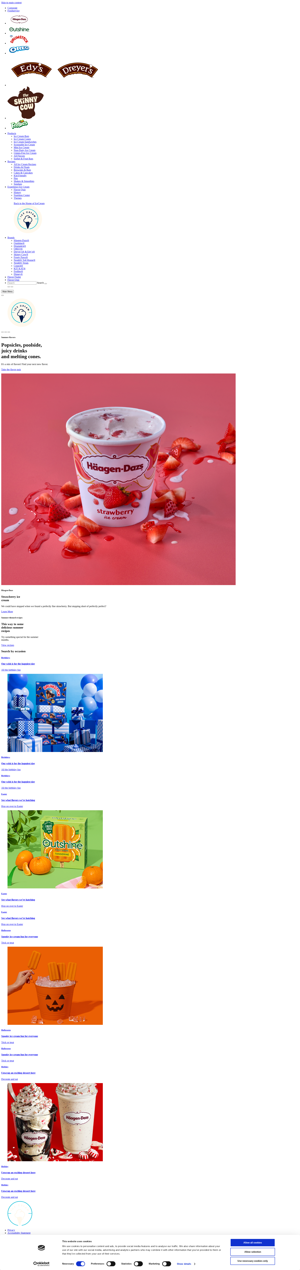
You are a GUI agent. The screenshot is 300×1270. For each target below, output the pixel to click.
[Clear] (45, 283)
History (17, 192)
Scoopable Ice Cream (24, 144)
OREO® (18, 249)
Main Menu (7, 291)
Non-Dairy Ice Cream (24, 150)
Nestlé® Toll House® (24, 260)
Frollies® (18, 271)
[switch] (111, 1263)
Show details (184, 1263)
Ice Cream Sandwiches (25, 141)
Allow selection (252, 1251)
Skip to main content (11, 2)
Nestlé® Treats (21, 263)
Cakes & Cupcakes (23, 172)
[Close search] (5, 332)
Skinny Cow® (21, 254)
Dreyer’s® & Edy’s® (24, 251)
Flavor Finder (14, 277)
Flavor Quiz (20, 189)
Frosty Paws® (21, 257)
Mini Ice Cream (21, 147)
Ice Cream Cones (22, 139)
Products (12, 133)
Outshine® (19, 243)
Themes (18, 198)
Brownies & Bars (22, 170)
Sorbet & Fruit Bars (23, 158)
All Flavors (19, 156)
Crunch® (18, 265)
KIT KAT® (19, 268)
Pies (16, 178)
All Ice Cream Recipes (25, 164)
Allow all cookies (252, 1242)
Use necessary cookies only (253, 1261)
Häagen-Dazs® (21, 240)
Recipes (11, 161)
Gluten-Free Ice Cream (25, 153)
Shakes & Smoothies (24, 181)
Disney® (18, 274)
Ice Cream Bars (21, 136)
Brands (11, 237)
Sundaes (18, 184)
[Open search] (2, 332)
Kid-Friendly (20, 175)
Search (40, 282)
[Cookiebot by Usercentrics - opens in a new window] (41, 1264)
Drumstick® (20, 246)
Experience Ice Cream (18, 186)
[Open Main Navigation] (2, 295)
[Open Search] (9, 286)
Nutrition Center (22, 195)
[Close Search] (12, 286)
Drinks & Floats (22, 167)
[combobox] (22, 283)
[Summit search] (9, 332)
